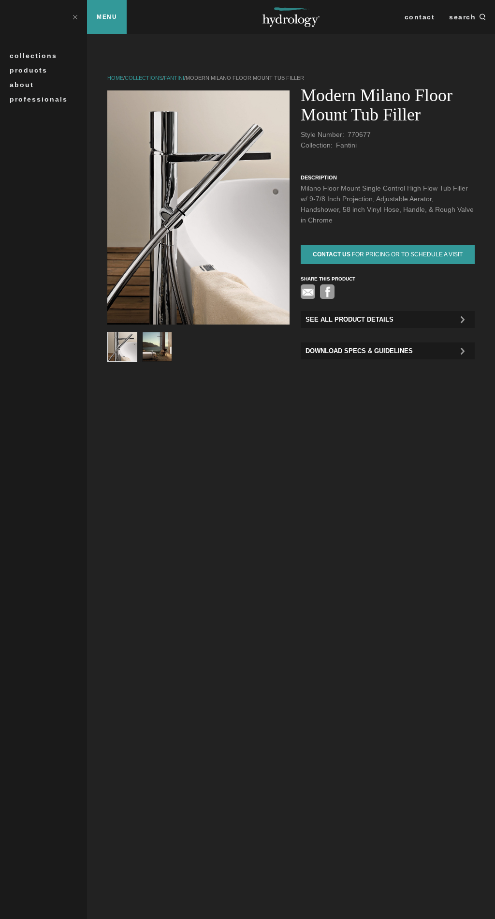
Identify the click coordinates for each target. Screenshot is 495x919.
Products (28, 70)
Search (462, 17)
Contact (420, 17)
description (319, 177)
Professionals (39, 99)
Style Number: (323, 134)
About (22, 85)
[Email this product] (308, 291)
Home (115, 78)
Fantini (174, 78)
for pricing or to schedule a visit (388, 254)
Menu (107, 17)
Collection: (318, 145)
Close (75, 17)
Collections (33, 55)
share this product (328, 279)
